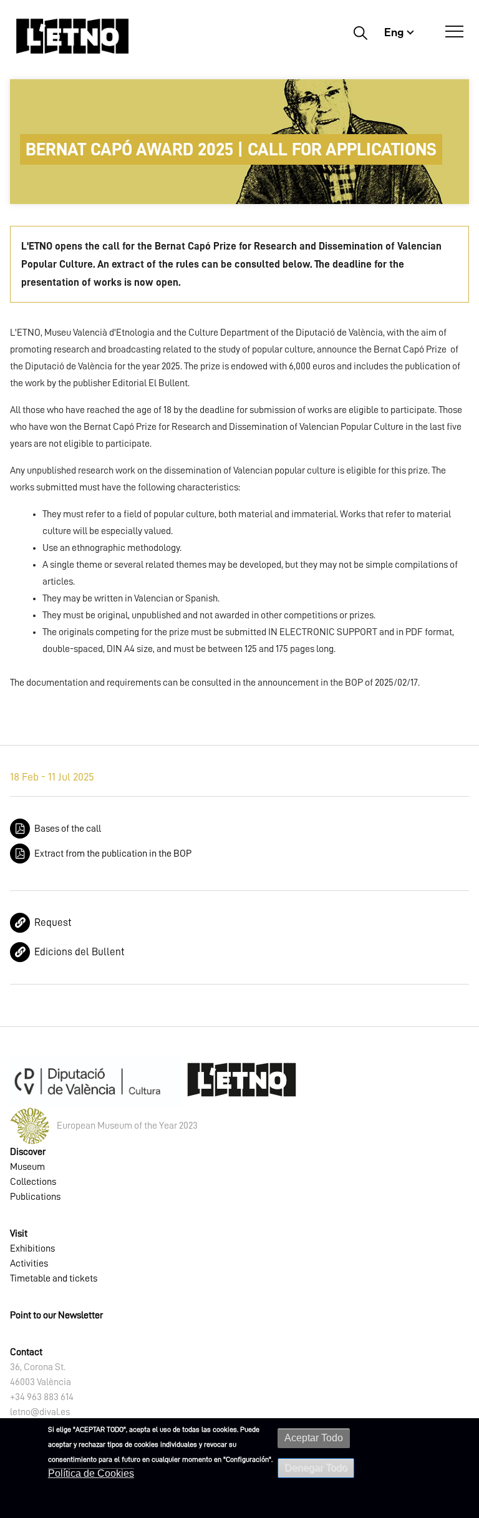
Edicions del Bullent (79, 951)
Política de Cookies (91, 1473)
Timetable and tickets (53, 1278)
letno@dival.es (40, 1412)
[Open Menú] (454, 32)
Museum (27, 1167)
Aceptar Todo (313, 1438)
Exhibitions (32, 1248)
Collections (33, 1182)
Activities (29, 1263)
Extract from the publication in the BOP (112, 854)
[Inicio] (72, 35)
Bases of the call (67, 829)
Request (53, 922)
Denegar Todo (315, 1467)
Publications (35, 1197)
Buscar (360, 32)
